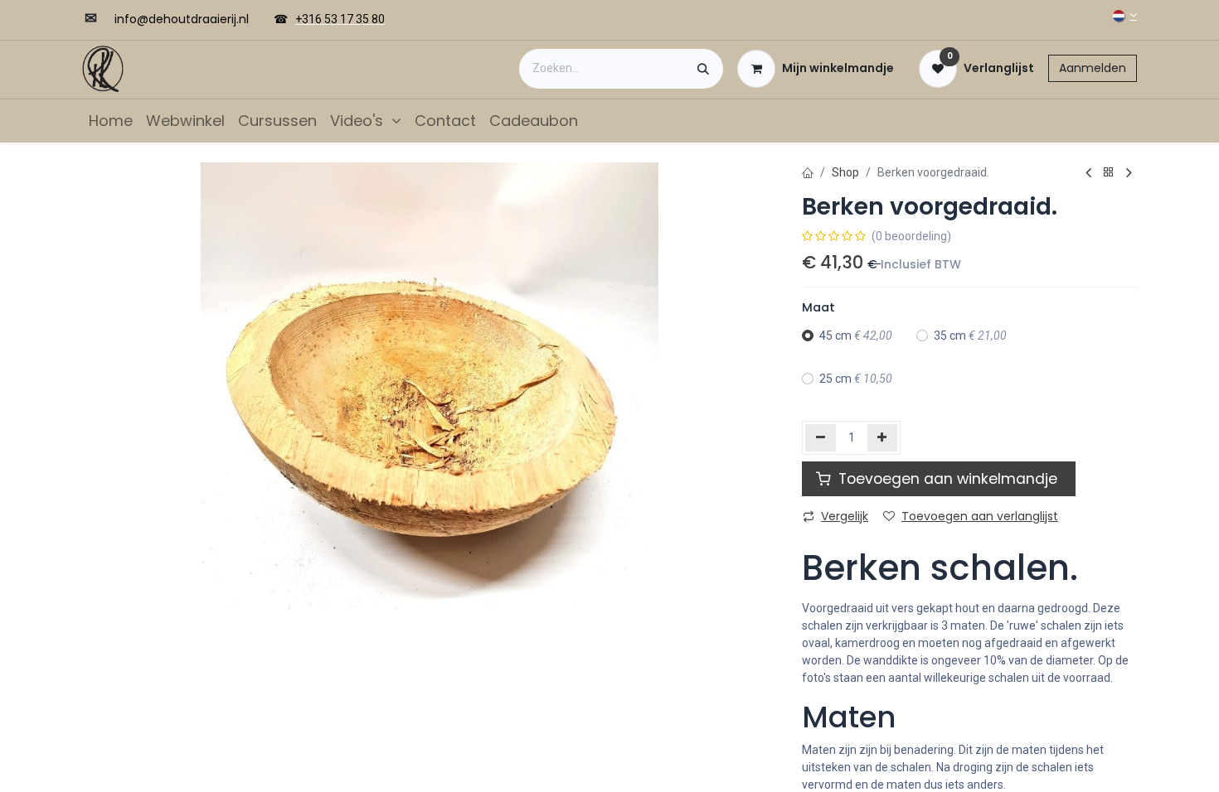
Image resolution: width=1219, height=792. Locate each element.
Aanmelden (1092, 68)
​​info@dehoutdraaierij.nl (181, 19)
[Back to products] (1109, 172)
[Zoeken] (703, 69)
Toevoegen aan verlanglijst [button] (979, 516)
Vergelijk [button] (844, 516)
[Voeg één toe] (882, 437)
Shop (845, 172)
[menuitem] (110, 120)
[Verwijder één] (820, 437)
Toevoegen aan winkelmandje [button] (947, 479)
